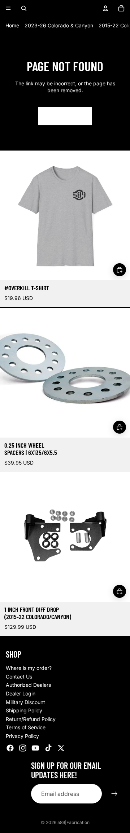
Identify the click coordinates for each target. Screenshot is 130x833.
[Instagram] (22, 748)
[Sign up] (114, 793)
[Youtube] (35, 748)
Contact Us (19, 676)
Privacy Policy (22, 736)
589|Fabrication (73, 822)
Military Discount (25, 702)
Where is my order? (29, 668)
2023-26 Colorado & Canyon (59, 25)
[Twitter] (61, 748)
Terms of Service (26, 727)
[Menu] (8, 8)
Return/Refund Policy (31, 719)
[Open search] (24, 8)
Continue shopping (65, 116)
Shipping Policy (24, 710)
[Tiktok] (48, 748)
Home (12, 25)
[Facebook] (10, 748)
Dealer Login (20, 693)
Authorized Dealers (28, 685)
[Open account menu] (105, 8)
